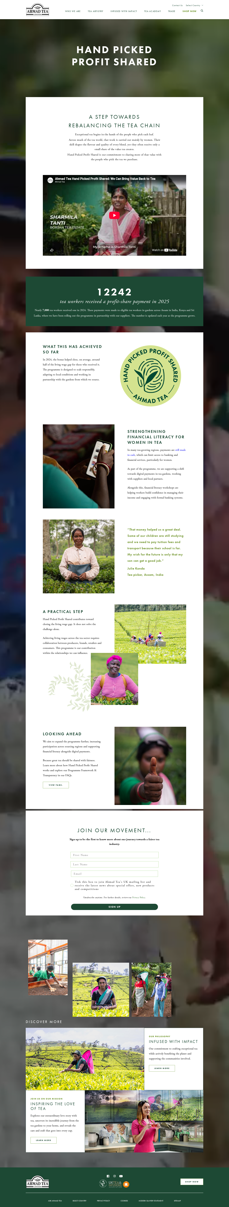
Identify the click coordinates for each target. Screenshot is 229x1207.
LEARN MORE (161, 1068)
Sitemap (177, 1201)
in (114, 1176)
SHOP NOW (192, 1182)
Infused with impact (124, 11)
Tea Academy (152, 11)
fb (108, 1176)
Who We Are (73, 11)
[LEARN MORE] (85, 1059)
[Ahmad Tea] (37, 9)
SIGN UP (115, 906)
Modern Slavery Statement (151, 1201)
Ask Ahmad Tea (55, 1201)
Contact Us (177, 5)
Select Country (193, 5)
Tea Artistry (95, 11)
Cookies (124, 1201)
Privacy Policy (138, 897)
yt (121, 1176)
